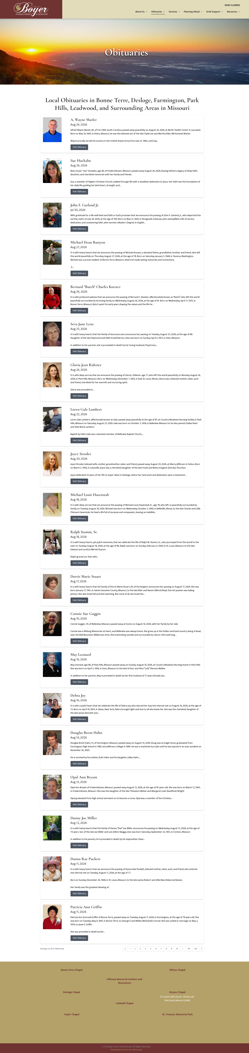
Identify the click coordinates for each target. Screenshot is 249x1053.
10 (177, 948)
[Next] (201, 948)
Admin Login (137, 1049)
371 (189, 948)
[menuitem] (141, 11)
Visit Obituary (79, 147)
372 (195, 948)
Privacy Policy (115, 1049)
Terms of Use (127, 1049)
